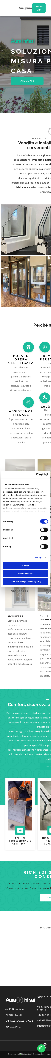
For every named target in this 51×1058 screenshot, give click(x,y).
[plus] (20, 833)
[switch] (44, 530)
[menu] (4, 4)
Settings (39, 557)
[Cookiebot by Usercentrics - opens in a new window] (36, 475)
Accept (25, 565)
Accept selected (25, 573)
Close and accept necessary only (25, 581)
